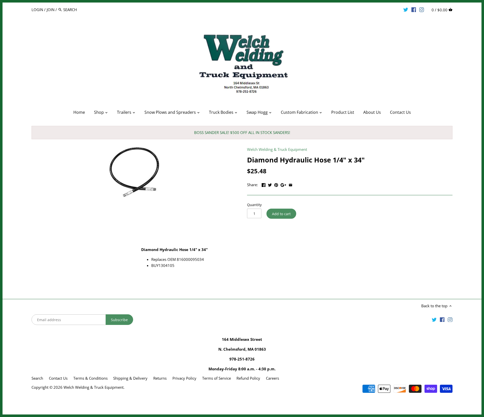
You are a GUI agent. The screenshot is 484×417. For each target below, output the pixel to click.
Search (37, 378)
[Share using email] (290, 184)
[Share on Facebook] (263, 184)
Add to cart (281, 213)
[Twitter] (405, 9)
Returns (160, 378)
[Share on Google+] (283, 184)
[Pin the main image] (276, 184)
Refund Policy (248, 378)
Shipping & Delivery (130, 378)
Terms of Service (216, 378)
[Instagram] (421, 9)
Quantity (254, 205)
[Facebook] (413, 9)
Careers (272, 378)
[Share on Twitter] (270, 184)
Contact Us (58, 378)
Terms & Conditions (90, 378)
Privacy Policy (184, 378)
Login (37, 9)
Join (50, 9)
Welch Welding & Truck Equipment (277, 149)
